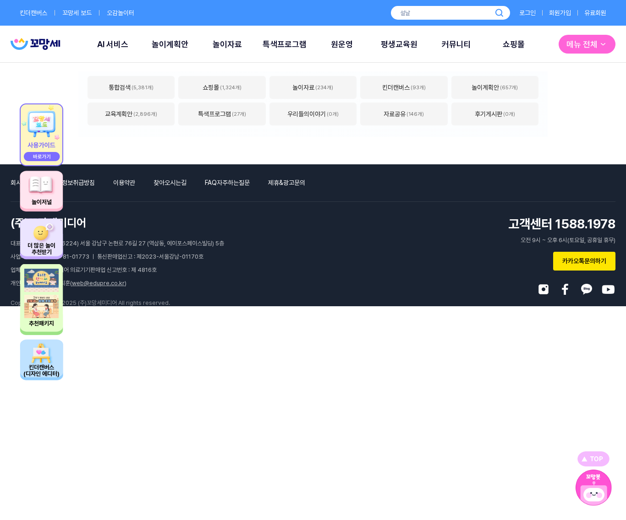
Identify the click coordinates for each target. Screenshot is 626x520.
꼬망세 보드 (77, 12)
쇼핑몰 (514, 44)
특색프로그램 (285, 44)
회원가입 (560, 12)
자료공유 (404, 114)
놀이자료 (227, 44)
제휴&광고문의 (286, 182)
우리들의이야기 (313, 114)
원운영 (342, 44)
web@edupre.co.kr (98, 283)
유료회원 (595, 12)
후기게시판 (495, 114)
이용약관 (124, 182)
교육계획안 (131, 114)
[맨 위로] (593, 458)
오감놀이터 (120, 12)
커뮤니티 (456, 44)
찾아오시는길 (170, 182)
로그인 (527, 12)
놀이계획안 (170, 44)
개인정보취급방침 (73, 182)
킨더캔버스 (33, 12)
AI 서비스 (112, 44)
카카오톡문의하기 (584, 261)
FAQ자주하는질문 (227, 182)
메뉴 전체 (582, 44)
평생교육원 (399, 44)
